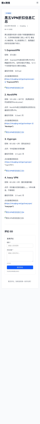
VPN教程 (8, 13)
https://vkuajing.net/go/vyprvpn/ (18, 162)
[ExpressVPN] (20, 87)
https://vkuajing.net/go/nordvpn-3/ (19, 123)
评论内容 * (10, 250)
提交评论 (20, 267)
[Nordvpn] (20, 132)
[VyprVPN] (20, 170)
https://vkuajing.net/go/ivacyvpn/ (18, 203)
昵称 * (9, 242)
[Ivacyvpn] (20, 212)
